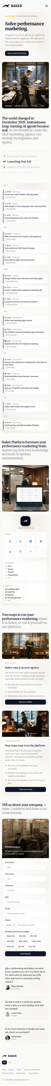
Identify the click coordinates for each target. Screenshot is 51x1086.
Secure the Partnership (17, 53)
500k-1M (10, 946)
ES (10, 1062)
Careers (11, 1070)
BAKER (16, 6)
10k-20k (22, 936)
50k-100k (10, 941)
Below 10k (11, 936)
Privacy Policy (8, 1073)
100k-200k (23, 941)
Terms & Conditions (32, 1070)
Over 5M (31, 946)
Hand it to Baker (25, 702)
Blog (4, 1070)
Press (19, 1070)
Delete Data (21, 1073)
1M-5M (21, 946)
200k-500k (36, 941)
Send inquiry (25, 954)
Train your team (25, 789)
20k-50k (33, 936)
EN (4, 1062)
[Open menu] (46, 5)
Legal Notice (33, 1073)
